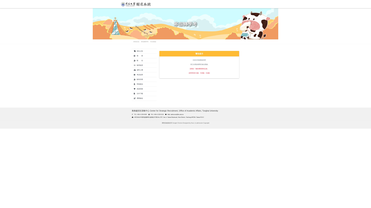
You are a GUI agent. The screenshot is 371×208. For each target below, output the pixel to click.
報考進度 (140, 65)
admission (199, 123)
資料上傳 (140, 70)
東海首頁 (136, 41)
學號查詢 (140, 84)
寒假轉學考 (144, 41)
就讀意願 (140, 89)
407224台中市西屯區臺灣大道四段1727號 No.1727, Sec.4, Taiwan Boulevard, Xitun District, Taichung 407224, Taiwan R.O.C (169, 117)
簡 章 (140, 56)
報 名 (140, 60)
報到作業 (140, 79)
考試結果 (140, 74)
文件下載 (140, 93)
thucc (193, 123)
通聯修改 (140, 98)
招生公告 (140, 51)
